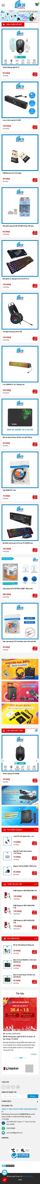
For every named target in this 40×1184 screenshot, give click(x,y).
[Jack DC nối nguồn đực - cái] (7, 841)
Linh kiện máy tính (14, 731)
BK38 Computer (27, 1176)
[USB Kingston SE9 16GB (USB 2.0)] (7, 910)
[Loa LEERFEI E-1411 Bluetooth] (20, 364)
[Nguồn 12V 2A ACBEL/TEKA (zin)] (7, 871)
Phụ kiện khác (13, 939)
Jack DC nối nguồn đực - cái (23, 836)
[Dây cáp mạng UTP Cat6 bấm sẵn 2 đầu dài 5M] (20, 621)
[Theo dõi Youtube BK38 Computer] (18, 1087)
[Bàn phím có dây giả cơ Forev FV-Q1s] (20, 258)
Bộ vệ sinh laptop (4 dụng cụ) (23, 945)
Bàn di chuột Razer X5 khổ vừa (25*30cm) (17, 437)
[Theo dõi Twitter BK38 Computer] (8, 1087)
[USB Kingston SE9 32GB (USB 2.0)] (7, 925)
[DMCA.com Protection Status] (8, 1165)
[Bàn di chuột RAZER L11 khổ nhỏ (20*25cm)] (7, 964)
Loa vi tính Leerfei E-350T (12, 120)
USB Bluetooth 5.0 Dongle (12, 173)
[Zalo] (4, 1173)
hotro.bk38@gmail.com (15, 1133)
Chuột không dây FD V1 (11, 67)
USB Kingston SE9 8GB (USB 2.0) (25, 890)
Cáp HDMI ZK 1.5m (9, 490)
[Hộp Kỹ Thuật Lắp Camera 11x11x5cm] (7, 856)
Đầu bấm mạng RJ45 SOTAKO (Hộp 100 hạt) (18, 226)
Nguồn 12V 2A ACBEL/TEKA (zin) (24, 866)
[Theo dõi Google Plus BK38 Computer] (13, 1087)
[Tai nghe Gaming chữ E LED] (20, 311)
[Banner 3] (20, 714)
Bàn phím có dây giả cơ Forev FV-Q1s (16, 279)
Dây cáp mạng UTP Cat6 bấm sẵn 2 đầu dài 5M (19, 641)
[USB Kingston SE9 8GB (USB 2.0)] (7, 895)
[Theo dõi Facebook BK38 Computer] (3, 1087)
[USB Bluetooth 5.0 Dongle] (20, 152)
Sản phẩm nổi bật (14, 24)
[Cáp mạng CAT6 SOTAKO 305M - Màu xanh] (20, 571)
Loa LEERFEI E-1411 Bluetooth (13, 384)
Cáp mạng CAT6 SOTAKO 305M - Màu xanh (18, 588)
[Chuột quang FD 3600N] (20, 753)
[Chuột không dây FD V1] (20, 47)
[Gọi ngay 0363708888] (4, 1179)
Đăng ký (33, 1096)
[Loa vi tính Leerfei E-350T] (20, 100)
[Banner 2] (20, 691)
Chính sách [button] (6, 1101)
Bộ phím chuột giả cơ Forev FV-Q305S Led (18, 543)
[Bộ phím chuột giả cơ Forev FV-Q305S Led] (20, 522)
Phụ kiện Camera (14, 830)
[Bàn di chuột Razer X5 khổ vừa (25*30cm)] (20, 417)
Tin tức (20, 993)
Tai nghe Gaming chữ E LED (12, 331)
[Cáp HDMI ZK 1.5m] (20, 470)
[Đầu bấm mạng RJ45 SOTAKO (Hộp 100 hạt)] (20, 205)
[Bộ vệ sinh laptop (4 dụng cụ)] (7, 950)
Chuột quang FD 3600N (11, 773)
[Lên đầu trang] (33, 1179)
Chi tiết (33, 1030)
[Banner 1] (20, 669)
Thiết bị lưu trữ (14, 884)
